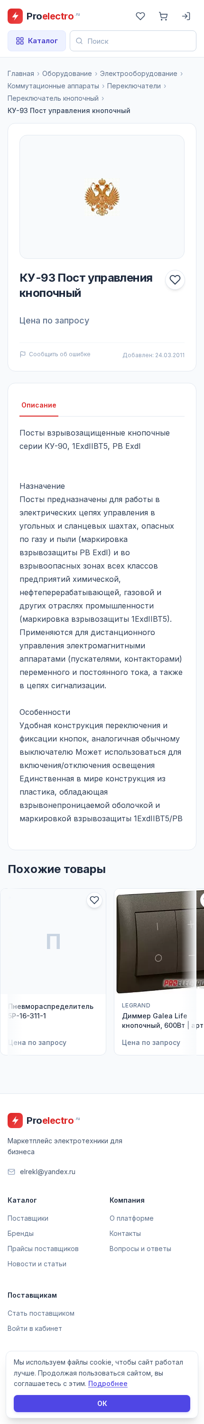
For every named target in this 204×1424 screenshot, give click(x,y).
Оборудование (67, 73)
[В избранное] (175, 279)
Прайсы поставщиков (43, 1248)
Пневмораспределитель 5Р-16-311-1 (50, 1011)
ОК (102, 1403)
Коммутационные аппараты (53, 86)
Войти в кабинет (35, 1328)
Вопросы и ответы (140, 1248)
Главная (21, 73)
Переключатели (134, 86)
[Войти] (186, 16)
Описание (38, 405)
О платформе (132, 1218)
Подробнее (108, 1383)
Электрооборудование (138, 73)
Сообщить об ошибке (60, 354)
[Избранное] (140, 16)
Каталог (43, 40)
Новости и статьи (37, 1264)
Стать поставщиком (41, 1313)
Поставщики (28, 1218)
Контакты (125, 1233)
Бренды (21, 1233)
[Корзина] (163, 16)
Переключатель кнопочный (53, 98)
